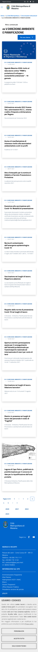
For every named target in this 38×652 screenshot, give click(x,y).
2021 (17, 509)
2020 (7, 509)
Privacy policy (29, 624)
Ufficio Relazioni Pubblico (10, 587)
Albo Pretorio (6, 577)
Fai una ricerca (25, 37)
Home (2, 16)
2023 (7, 514)
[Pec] (33, 2)
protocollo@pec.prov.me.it (14, 562)
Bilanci (4, 582)
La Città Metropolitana (12, 16)
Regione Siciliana (6, 2)
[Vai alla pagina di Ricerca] (34, 7)
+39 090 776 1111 (15, 557)
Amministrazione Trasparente (12, 574)
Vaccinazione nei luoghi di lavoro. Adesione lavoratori (17, 386)
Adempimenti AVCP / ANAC (11, 579)
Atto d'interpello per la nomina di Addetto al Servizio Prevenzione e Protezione (17, 175)
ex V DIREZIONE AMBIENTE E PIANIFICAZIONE (18, 62)
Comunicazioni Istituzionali (29, 16)
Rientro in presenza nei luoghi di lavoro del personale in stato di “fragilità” (17, 418)
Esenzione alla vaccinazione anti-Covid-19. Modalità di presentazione (18, 207)
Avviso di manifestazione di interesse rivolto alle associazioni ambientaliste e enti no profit (17, 143)
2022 (27, 509)
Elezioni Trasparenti (8, 584)
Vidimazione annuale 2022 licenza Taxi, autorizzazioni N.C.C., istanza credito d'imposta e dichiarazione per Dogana (18, 111)
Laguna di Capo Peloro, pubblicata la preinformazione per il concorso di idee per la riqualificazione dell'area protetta (18, 473)
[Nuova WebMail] (24, 2)
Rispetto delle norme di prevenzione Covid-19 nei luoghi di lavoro (18, 310)
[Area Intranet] (30, 2)
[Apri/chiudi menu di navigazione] (2, 7)
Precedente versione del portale (13, 589)
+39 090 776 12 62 (12, 560)
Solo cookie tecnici (19, 646)
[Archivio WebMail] (27, 2)
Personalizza (19, 631)
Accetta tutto (19, 638)
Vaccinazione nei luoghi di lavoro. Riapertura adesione (17, 277)
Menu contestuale (11, 24)
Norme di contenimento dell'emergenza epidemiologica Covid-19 (16, 245)
